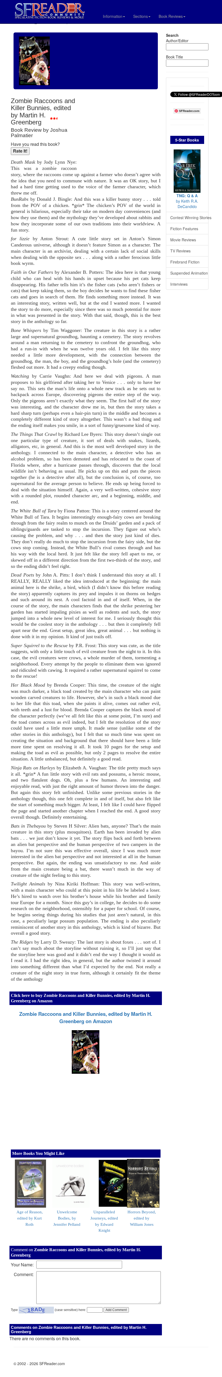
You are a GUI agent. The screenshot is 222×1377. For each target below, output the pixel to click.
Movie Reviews (183, 239)
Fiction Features (184, 228)
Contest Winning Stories (189, 217)
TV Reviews (180, 250)
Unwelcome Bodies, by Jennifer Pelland (66, 1218)
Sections (140, 16)
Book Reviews (171, 16)
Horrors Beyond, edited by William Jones (142, 1218)
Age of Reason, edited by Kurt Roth (30, 1218)
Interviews (179, 284)
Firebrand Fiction (185, 262)
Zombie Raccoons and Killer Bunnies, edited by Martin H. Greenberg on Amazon (85, 1017)
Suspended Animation (189, 273)
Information (112, 16)
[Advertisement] (120, 132)
